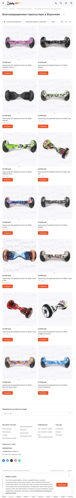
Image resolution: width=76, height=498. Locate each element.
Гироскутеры (6, 429)
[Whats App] (19, 460)
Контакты (59, 435)
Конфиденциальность (57, 470)
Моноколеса (6, 432)
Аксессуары (24, 433)
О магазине (59, 429)
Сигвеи (4, 435)
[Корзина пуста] (71, 3)
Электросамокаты (26, 426)
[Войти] (66, 3)
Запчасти (23, 429)
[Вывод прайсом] (70, 21)
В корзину (7, 73)
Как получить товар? (45, 432)
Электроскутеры (26, 436)
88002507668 (7, 448)
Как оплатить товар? (45, 429)
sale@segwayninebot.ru (10, 451)
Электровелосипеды (9, 438)
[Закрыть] (69, 475)
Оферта (69, 470)
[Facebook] (7, 460)
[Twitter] (11, 460)
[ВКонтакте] (3, 460)
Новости (58, 432)
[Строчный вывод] (66, 21)
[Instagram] (15, 460)
